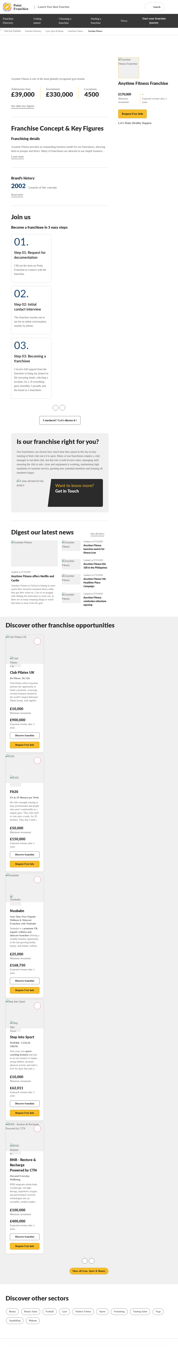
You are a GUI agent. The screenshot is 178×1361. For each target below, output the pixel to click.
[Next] (62, 407)
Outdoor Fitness (83, 1311)
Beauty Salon (30, 1311)
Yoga (158, 1311)
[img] (26, 20)
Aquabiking (15, 1320)
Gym (64, 1311)
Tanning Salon (140, 1311)
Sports (102, 1311)
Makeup (33, 1320)
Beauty (12, 1311)
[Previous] (55, 407)
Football (50, 1311)
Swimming (119, 1311)
